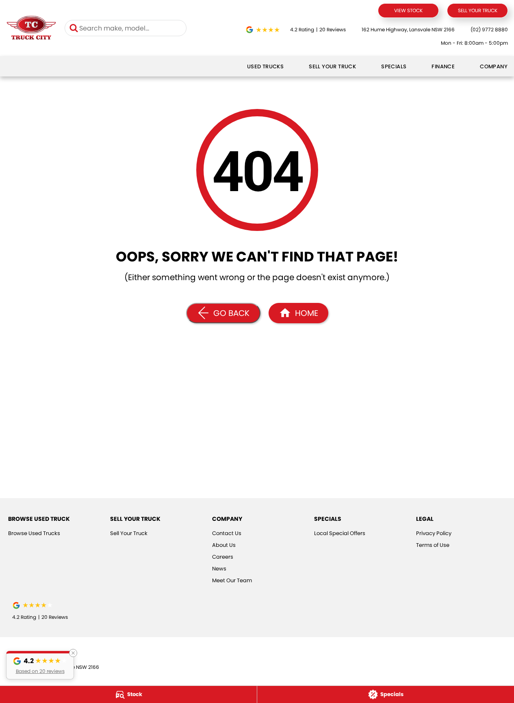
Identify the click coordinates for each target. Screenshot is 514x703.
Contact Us (226, 533)
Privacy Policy (433, 533)
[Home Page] (31, 28)
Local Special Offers (339, 533)
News (219, 568)
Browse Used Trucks (34, 533)
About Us (224, 545)
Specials (393, 66)
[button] (40, 665)
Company (493, 66)
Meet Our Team (232, 580)
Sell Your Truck (477, 10)
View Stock (408, 10)
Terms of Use (432, 545)
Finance (443, 66)
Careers (222, 557)
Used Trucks (265, 66)
